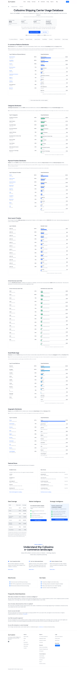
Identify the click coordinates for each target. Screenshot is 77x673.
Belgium (10, 434)
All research (41, 651)
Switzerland (11, 440)
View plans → (25, 614)
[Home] (8, 6)
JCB (10, 206)
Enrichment (43, 1)
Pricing (48, 1)
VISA (10, 192)
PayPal (10, 175)
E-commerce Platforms (13, 39)
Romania (10, 437)
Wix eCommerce (12, 67)
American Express (12, 181)
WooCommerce (12, 56)
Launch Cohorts (37, 39)
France (10, 420)
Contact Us (57, 645)
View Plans (45, 32)
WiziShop (11, 81)
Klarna (10, 202)
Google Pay (11, 195)
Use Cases (33, 1)
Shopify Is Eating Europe (43, 649)
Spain (10, 430)
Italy (10, 444)
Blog (57, 1)
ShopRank (12, 1)
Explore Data (11, 569)
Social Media (44, 39)
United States (11, 423)
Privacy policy (57, 638)
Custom (10, 63)
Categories (22, 39)
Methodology (26, 644)
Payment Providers (29, 39)
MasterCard (11, 185)
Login (67, 1)
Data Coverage (65, 39)
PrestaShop (11, 60)
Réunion (10, 447)
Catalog (28, 1)
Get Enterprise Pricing (59, 519)
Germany (11, 427)
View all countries (42, 663)
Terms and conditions (59, 636)
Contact (25, 648)
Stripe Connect (12, 178)
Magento (11, 77)
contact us (41, 626)
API (38, 1)
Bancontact (11, 199)
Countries (50, 39)
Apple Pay (11, 188)
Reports (52, 1)
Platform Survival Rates (43, 647)
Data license (57, 640)
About (25, 638)
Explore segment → (38, 520)
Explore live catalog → (34, 32)
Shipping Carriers (14, 6)
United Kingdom (12, 451)
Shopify (10, 70)
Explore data (26, 636)
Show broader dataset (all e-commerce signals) (39, 100)
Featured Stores (57, 39)
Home (25, 1)
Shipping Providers (42, 638)
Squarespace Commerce (13, 74)
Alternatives (26, 646)
